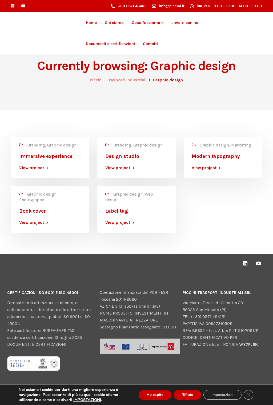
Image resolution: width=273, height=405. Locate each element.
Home (91, 22)
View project (31, 168)
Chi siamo (114, 22)
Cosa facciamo (146, 22)
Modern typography (216, 156)
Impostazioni (222, 394)
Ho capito (155, 394)
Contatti (150, 43)
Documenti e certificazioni (110, 43)
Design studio (122, 156)
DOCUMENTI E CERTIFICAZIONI (36, 344)
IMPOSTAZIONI (87, 399)
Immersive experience (46, 156)
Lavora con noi (185, 22)
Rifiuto (187, 394)
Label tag (116, 211)
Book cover (32, 211)
